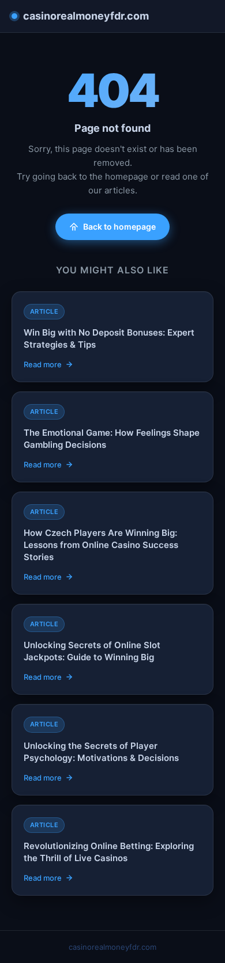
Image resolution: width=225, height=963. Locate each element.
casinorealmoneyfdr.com (86, 16)
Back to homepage (119, 226)
